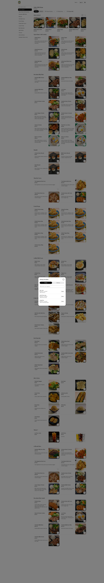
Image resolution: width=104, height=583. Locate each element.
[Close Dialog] (63, 279)
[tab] (46, 283)
